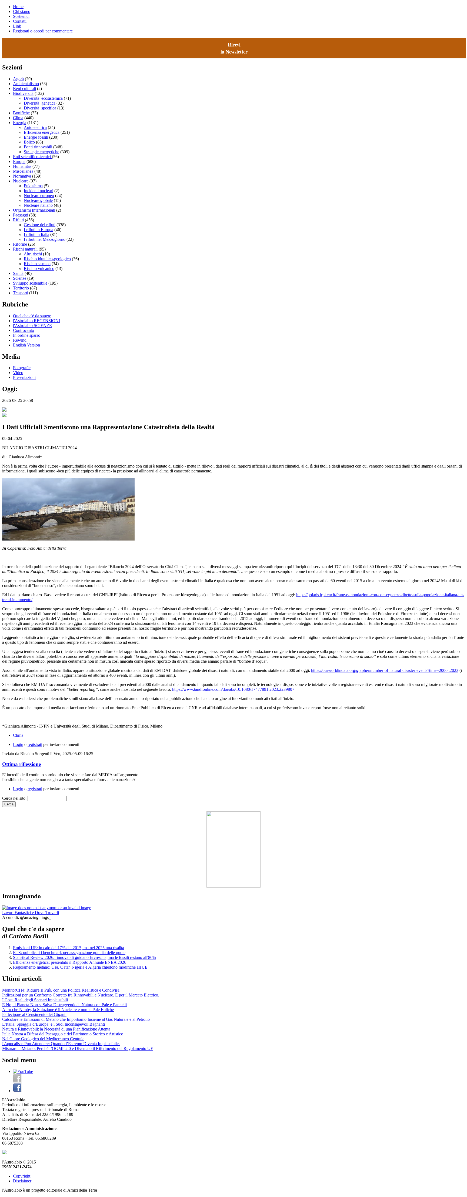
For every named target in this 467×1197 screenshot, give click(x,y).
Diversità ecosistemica (43, 98)
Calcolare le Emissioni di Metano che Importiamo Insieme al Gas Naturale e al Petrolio (76, 1019)
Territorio (21, 288)
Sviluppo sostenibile (30, 283)
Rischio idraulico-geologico (47, 258)
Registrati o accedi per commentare (43, 31)
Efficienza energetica (41, 132)
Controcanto (23, 330)
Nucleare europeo (39, 195)
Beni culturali (24, 88)
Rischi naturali (25, 249)
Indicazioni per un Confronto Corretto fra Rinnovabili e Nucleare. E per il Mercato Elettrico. (80, 995)
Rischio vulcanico (39, 268)
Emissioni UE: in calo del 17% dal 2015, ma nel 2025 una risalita (68, 947)
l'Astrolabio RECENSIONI (36, 320)
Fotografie (22, 367)
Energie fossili (36, 137)
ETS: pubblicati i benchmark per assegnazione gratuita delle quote (69, 952)
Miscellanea (23, 171)
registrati (35, 744)
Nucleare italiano (38, 205)
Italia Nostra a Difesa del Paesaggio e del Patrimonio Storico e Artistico (62, 1034)
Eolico (29, 142)
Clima (18, 117)
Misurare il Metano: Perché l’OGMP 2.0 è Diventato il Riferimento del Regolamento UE (77, 1048)
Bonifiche (21, 113)
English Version (26, 345)
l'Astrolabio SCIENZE (32, 325)
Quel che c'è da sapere (32, 316)
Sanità (18, 273)
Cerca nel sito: (15, 798)
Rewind (19, 340)
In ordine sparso (26, 335)
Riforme (20, 244)
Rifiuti (18, 220)
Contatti (19, 21)
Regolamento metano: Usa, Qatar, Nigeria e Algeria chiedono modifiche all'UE (80, 967)
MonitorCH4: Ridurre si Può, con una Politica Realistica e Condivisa (60, 990)
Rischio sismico (37, 263)
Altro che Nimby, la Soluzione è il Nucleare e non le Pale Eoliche (58, 1009)
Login (18, 744)
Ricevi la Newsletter (234, 48)
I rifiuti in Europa (38, 229)
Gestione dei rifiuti (39, 224)
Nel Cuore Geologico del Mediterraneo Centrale (43, 1038)
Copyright (21, 1176)
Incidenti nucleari (38, 190)
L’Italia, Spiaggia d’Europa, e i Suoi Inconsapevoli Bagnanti (53, 1024)
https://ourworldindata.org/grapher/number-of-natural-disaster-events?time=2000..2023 (384, 670)
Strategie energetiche (41, 151)
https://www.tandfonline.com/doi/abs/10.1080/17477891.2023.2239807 (233, 689)
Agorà (18, 78)
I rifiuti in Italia (36, 234)
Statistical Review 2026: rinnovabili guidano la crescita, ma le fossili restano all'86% (84, 957)
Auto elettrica (35, 127)
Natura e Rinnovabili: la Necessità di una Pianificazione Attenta (56, 1029)
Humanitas (22, 166)
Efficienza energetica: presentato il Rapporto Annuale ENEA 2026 (69, 962)
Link (17, 26)
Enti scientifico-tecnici (32, 156)
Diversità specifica (40, 108)
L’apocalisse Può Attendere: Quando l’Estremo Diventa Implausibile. (61, 1043)
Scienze (19, 278)
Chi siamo (21, 11)
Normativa (22, 176)
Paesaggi (20, 215)
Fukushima (33, 186)
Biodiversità (23, 93)
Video (18, 372)
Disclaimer (22, 1181)
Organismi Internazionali (34, 210)
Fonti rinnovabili (38, 147)
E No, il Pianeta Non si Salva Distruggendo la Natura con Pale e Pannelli (64, 1004)
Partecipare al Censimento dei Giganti (34, 1014)
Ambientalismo (26, 83)
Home (18, 6)
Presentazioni (24, 377)
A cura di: (11, 917)
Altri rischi (33, 254)
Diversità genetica (39, 103)
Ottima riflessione (21, 764)
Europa (19, 161)
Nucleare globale (38, 200)
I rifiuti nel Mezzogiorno (44, 239)
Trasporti (20, 293)
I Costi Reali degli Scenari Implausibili (35, 1000)
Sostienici (21, 16)
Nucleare (20, 181)
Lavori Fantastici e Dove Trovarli (30, 912)
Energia (19, 122)
